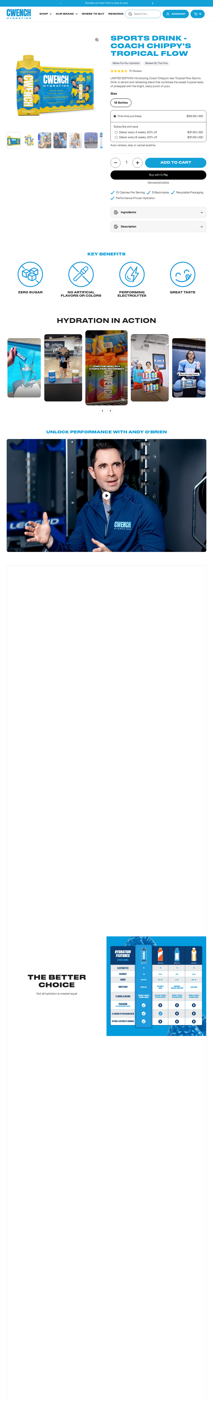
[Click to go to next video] (110, 410)
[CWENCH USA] (19, 14)
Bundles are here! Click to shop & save (106, 3)
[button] (198, 14)
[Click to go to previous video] (102, 410)
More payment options (158, 182)
